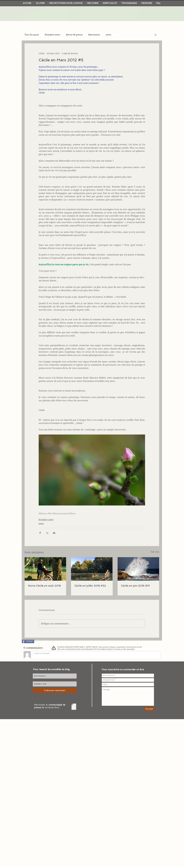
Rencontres (94, 34)
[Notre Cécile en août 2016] (45, 569)
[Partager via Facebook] (40, 532)
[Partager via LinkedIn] (54, 532)
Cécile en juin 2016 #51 (135, 585)
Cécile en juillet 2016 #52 (90, 585)
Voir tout (155, 552)
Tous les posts (32, 34)
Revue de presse (74, 34)
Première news (52, 34)
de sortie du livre (51, 707)
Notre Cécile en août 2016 (44, 585)
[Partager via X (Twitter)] (47, 532)
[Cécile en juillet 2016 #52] (92, 569)
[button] (155, 35)
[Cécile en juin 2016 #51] (138, 569)
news (108, 34)
